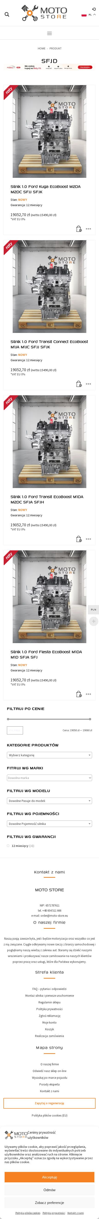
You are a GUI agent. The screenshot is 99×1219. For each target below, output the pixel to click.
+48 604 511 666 (51, 911)
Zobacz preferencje (49, 1203)
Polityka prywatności (54, 1213)
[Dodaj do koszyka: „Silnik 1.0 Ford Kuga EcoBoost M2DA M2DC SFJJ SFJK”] (79, 229)
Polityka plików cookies (27, 1213)
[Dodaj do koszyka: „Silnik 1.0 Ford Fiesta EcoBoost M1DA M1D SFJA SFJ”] (79, 694)
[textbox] (49, 755)
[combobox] (49, 755)
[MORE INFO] (88, 229)
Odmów (49, 1190)
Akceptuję (49, 1177)
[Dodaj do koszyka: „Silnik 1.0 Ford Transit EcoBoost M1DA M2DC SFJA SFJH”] (79, 539)
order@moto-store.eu (54, 916)
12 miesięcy (20, 846)
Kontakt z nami (75, 1213)
